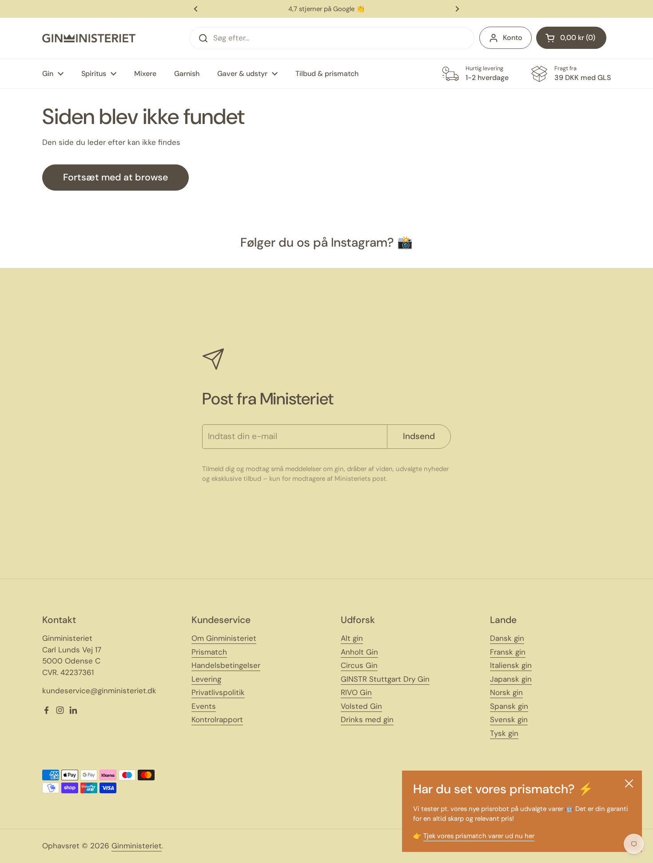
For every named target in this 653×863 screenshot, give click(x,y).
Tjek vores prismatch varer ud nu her (478, 835)
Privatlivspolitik (218, 692)
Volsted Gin (361, 706)
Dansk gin (507, 638)
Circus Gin (359, 665)
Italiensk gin (511, 665)
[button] (571, 38)
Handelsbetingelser (225, 665)
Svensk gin (509, 719)
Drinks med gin (367, 719)
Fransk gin (508, 652)
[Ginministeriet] (88, 38)
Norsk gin (506, 692)
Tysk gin (504, 733)
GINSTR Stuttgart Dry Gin (385, 679)
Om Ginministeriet (223, 638)
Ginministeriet (136, 846)
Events (203, 706)
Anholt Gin (359, 652)
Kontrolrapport (217, 719)
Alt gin (352, 638)
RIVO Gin (356, 692)
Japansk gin (511, 679)
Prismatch (209, 652)
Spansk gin (509, 706)
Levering (206, 679)
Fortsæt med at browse (115, 177)
